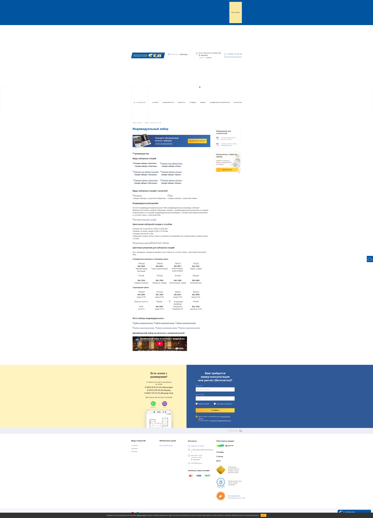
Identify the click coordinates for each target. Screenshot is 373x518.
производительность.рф (236, 498)
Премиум (134, 449)
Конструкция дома (166, 445)
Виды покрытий (138, 441)
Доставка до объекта (224, 404)
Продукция (140, 102)
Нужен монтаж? (203, 404)
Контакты (238, 102)
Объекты (181, 102)
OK (263, 515)
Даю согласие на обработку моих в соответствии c (214, 418)
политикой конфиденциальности (220, 420)
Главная (135, 122)
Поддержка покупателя (219, 102)
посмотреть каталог (197, 141)
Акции (202, 102)
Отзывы (193, 102)
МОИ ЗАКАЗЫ (235, 12)
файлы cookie (141, 515)
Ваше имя (199, 385)
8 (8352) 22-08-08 (234, 54)
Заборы (146, 122)
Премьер (134, 452)
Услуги (155, 102)
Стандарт (134, 445)
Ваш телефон (200, 394)
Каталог (140, 122)
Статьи (219, 456)
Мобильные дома (168, 441)
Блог (218, 461)
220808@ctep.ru (196, 463)
